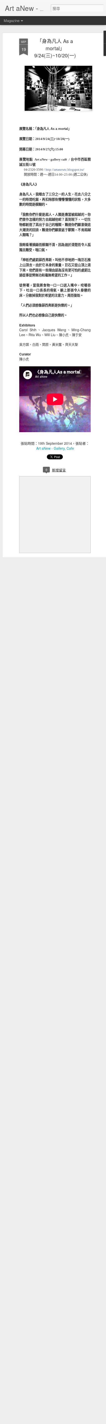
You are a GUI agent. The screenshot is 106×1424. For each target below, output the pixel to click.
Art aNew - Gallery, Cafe (55, 448)
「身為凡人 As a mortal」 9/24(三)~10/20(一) (55, 48)
